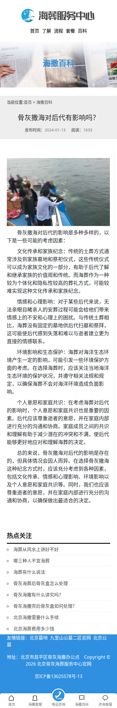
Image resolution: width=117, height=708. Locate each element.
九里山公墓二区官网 (70, 638)
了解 (46, 31)
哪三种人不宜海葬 (31, 561)
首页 (34, 31)
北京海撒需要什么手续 (36, 617)
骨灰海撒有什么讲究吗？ (38, 595)
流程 (58, 31)
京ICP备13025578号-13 (58, 676)
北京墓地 (39, 638)
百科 (82, 31)
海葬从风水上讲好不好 (36, 549)
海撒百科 (44, 102)
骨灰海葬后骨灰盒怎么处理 (40, 583)
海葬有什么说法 (29, 572)
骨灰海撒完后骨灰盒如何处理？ (45, 606)
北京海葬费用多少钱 (33, 629)
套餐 (70, 31)
